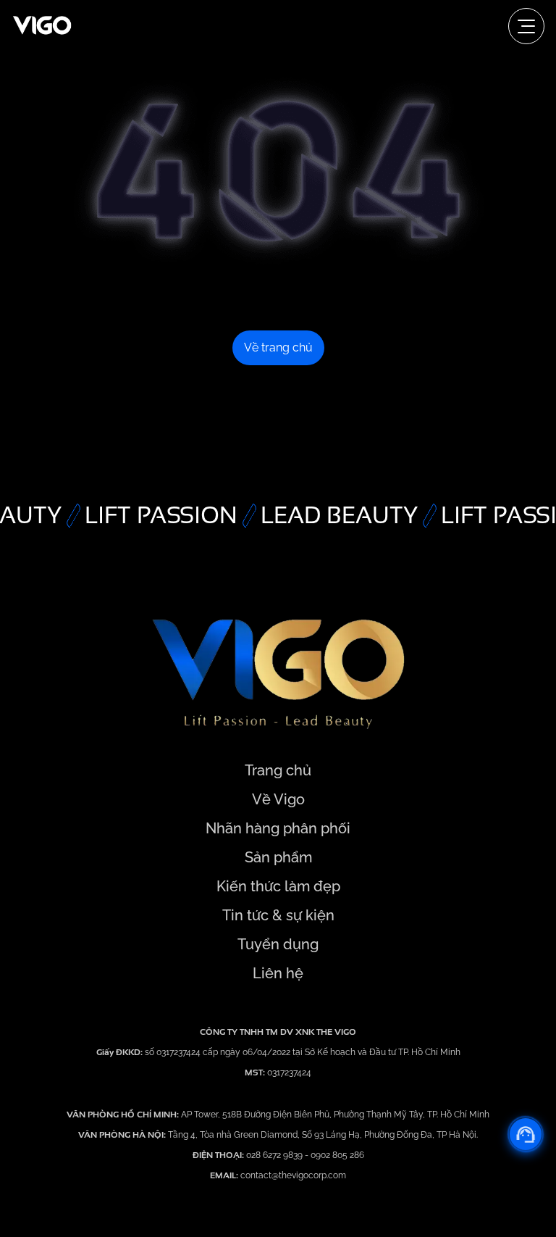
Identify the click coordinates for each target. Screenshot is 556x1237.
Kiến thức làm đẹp (278, 886)
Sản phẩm (278, 857)
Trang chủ (278, 770)
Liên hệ (278, 973)
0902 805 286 (337, 1155)
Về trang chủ (278, 347)
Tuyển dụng (278, 944)
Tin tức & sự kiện (278, 915)
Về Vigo (278, 799)
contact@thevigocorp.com (292, 1175)
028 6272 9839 (275, 1155)
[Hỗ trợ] (526, 1134)
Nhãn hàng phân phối (278, 828)
